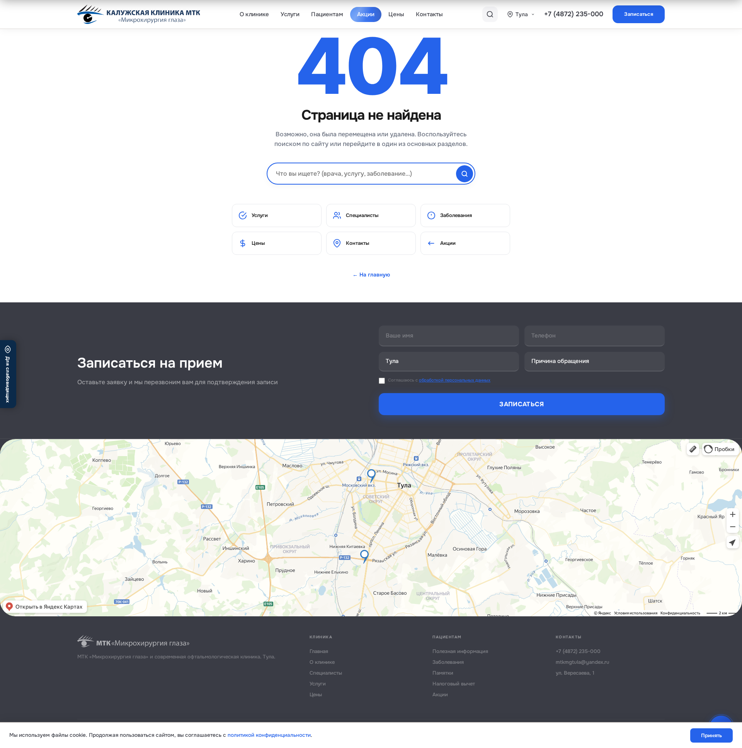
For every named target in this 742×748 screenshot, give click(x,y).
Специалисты (362, 215)
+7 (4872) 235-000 (573, 14)
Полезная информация (460, 651)
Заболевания (456, 215)
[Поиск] (490, 14)
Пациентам (327, 14)
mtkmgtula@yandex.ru (582, 662)
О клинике (254, 14)
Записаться (638, 14)
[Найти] (464, 173)
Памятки (442, 673)
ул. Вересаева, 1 (575, 673)
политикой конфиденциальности (269, 735)
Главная (319, 651)
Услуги (290, 14)
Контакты (429, 14)
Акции (366, 14)
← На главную (371, 274)
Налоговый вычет (453, 683)
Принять (711, 735)
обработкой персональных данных (454, 380)
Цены (396, 14)
